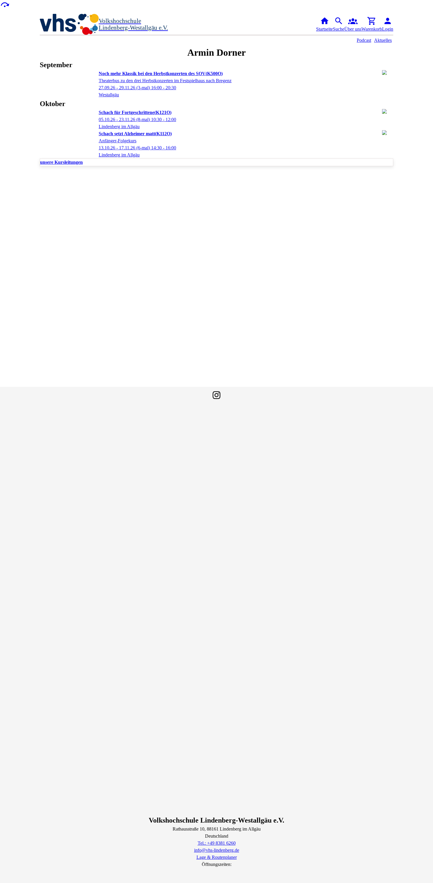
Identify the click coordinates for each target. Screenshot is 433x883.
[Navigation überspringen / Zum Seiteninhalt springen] (4, 4)
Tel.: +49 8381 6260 (217, 843)
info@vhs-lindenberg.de (216, 850)
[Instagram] (216, 395)
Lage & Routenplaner (216, 857)
